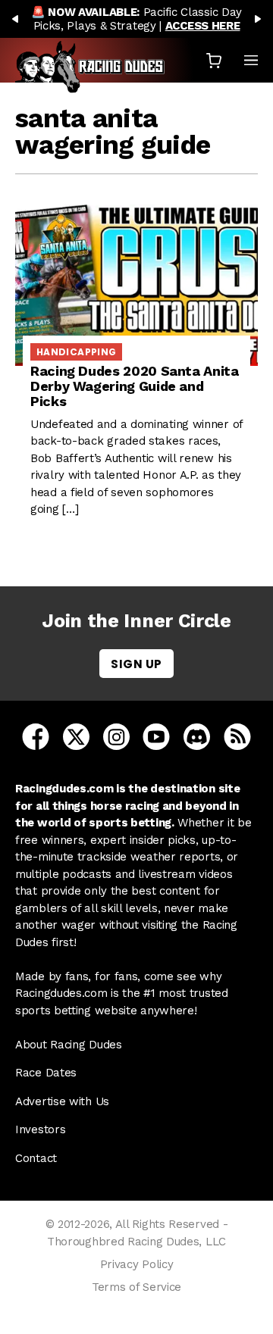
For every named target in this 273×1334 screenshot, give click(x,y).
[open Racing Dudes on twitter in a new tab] (76, 736)
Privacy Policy (137, 1264)
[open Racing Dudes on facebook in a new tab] (35, 736)
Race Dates (46, 1072)
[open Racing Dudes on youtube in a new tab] (156, 736)
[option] (136, 19)
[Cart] (213, 60)
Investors (40, 1129)
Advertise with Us (62, 1101)
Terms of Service (136, 1287)
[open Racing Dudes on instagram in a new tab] (116, 736)
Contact (36, 1158)
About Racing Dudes (68, 1044)
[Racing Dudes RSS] (237, 736)
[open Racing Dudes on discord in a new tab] (197, 736)
